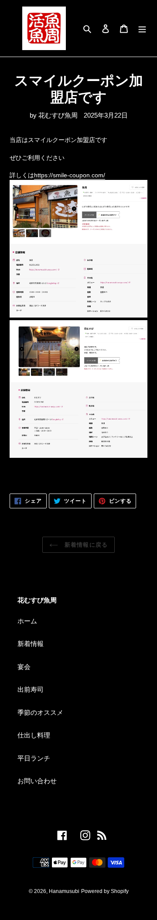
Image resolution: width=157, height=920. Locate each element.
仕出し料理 (33, 735)
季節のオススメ (40, 712)
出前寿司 (30, 689)
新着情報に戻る (84, 544)
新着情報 (30, 643)
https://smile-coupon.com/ (69, 175)
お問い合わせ (37, 781)
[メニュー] (142, 28)
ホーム (27, 621)
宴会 (24, 666)
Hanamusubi (64, 891)
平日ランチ (33, 758)
